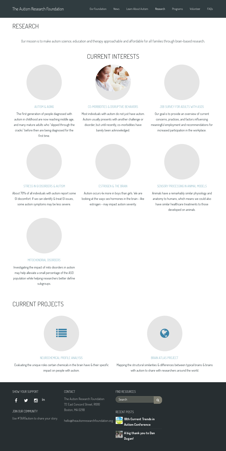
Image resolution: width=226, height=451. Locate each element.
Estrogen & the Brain (113, 186)
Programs (177, 9)
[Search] (158, 400)
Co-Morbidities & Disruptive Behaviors (113, 107)
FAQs (210, 9)
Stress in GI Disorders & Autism (44, 186)
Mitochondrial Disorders (44, 260)
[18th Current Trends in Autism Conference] (119, 420)
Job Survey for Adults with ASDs (182, 107)
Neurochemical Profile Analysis (61, 358)
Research (160, 9)
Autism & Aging (44, 107)
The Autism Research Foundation (38, 8)
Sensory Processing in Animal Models (182, 186)
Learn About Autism (137, 9)
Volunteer (195, 9)
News (116, 9)
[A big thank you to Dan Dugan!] (119, 434)
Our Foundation (98, 9)
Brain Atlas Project (164, 358)
